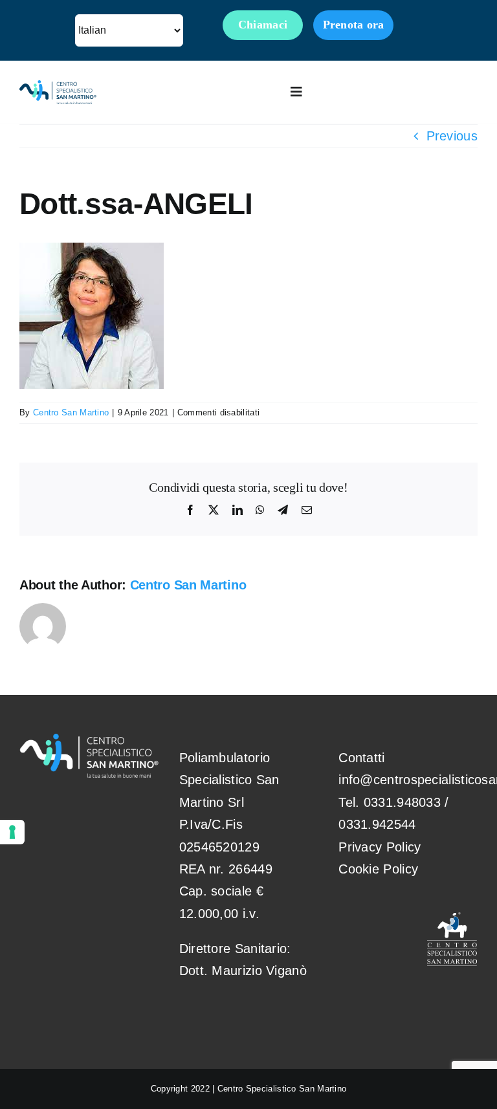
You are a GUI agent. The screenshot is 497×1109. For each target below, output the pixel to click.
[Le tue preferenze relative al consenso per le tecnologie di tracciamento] (12, 832)
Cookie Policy (378, 869)
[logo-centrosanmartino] (57, 87)
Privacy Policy (379, 847)
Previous (452, 136)
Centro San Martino (71, 412)
